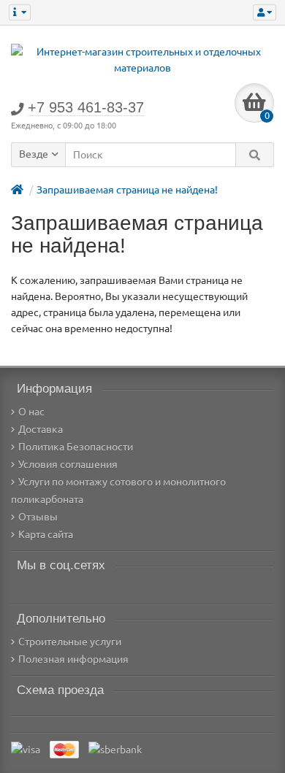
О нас (31, 412)
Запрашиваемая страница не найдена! (127, 190)
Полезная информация (73, 659)
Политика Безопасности (75, 447)
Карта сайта (45, 534)
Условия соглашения (68, 464)
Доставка (40, 429)
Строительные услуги (69, 641)
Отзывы (38, 517)
